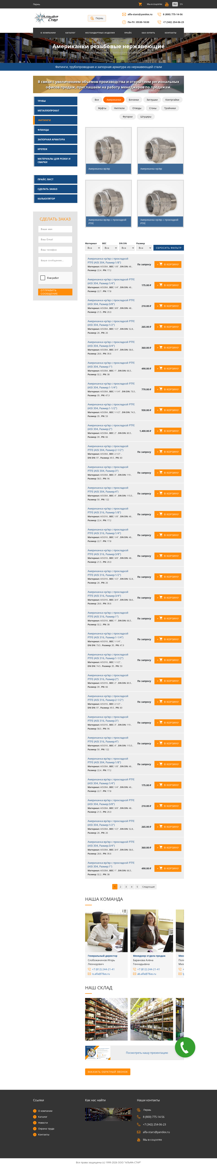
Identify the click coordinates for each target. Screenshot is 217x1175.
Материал (91, 243)
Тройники (170, 108)
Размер (140, 243)
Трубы (42, 100)
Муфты (102, 108)
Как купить (148, 32)
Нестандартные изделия (100, 32)
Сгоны (152, 108)
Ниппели (119, 108)
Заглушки (152, 99)
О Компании (48, 32)
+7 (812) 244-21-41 (103, 969)
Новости (43, 1122)
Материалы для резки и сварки (54, 160)
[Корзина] (140, 4)
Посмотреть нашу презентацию (147, 1053)
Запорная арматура (51, 139)
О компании (45, 1110)
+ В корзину (168, 264)
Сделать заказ (47, 189)
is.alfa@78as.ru (101, 973)
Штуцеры (145, 116)
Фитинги (44, 120)
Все (97, 99)
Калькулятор (46, 198)
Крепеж (42, 149)
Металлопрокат (48, 110)
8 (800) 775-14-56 (173, 14)
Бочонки (134, 99)
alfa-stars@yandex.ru (140, 14)
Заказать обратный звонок (108, 1071)
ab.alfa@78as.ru (146, 973)
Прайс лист (45, 179)
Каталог (70, 32)
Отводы (136, 108)
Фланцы (43, 129)
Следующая (148, 886)
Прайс (128, 32)
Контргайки (172, 99)
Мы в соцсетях (152, 1140)
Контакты (170, 32)
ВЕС (104, 243)
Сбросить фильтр (168, 247)
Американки (114, 99)
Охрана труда (46, 1128)
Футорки (128, 116)
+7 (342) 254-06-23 (173, 22)
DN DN (123, 243)
